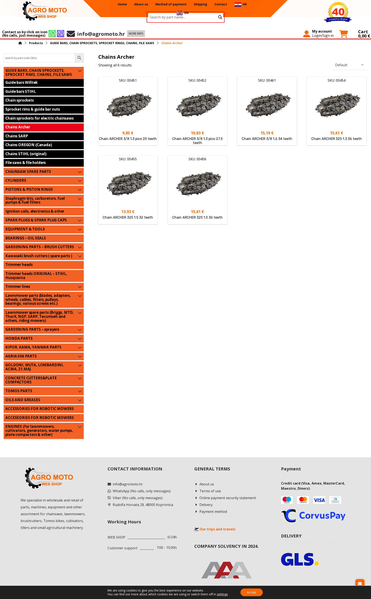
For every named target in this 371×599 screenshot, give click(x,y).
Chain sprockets (19, 100)
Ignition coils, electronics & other (34, 211)
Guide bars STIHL (20, 91)
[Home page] (20, 43)
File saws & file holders (25, 162)
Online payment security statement (227, 497)
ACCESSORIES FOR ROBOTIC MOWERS (39, 408)
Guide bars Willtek (21, 82)
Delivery (206, 504)
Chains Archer (17, 127)
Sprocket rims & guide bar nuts (32, 109)
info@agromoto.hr (128, 484)
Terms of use (210, 491)
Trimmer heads (19, 264)
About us (206, 484)
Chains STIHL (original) (25, 153)
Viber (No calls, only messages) (138, 497)
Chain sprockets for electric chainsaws (39, 118)
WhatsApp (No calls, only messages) (142, 491)
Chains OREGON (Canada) (28, 144)
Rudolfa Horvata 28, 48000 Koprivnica (143, 504)
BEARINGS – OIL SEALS (25, 238)
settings (222, 594)
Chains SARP (16, 136)
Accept (251, 592)
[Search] (220, 17)
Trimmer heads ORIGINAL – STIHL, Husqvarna (36, 275)
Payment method (213, 511)
